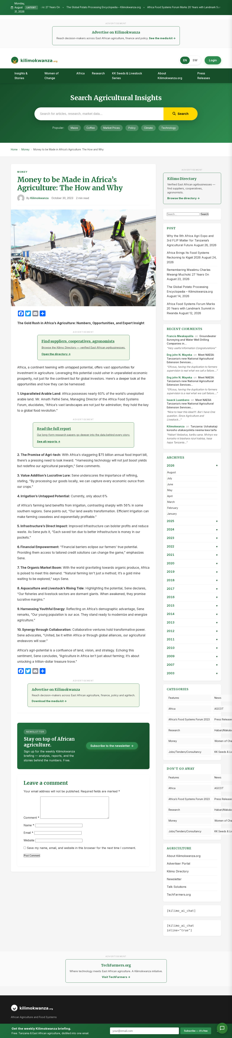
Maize (74, 127)
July (169, 478)
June (170, 484)
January (172, 513)
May (169, 490)
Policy (132, 127)
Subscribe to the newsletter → (112, 746)
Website (29, 840)
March (171, 502)
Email (28, 832)
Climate (148, 127)
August (171, 472)
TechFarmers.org (179, 894)
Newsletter (174, 879)
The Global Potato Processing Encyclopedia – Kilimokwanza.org (62, 7)
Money (25, 149)
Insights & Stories (21, 75)
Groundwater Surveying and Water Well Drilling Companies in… (191, 340)
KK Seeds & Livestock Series (127, 75)
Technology (168, 127)
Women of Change (51, 75)
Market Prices (111, 127)
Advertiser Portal (178, 863)
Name (29, 825)
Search (204, 214)
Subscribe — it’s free (196, 1030)
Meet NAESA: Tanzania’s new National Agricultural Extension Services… (190, 358)
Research (98, 73)
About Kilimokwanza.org (170, 75)
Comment (31, 817)
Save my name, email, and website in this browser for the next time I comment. (81, 848)
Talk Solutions (176, 887)
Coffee (90, 127)
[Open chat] (222, 1028)
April (170, 496)
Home (14, 149)
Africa (80, 73)
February (172, 508)
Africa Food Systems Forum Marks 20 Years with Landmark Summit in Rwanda (151, 7)
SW (195, 60)
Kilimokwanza (39, 198)
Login (213, 60)
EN (185, 60)
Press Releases (203, 75)
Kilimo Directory (178, 871)
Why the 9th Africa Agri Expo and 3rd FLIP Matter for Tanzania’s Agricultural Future (190, 240)
